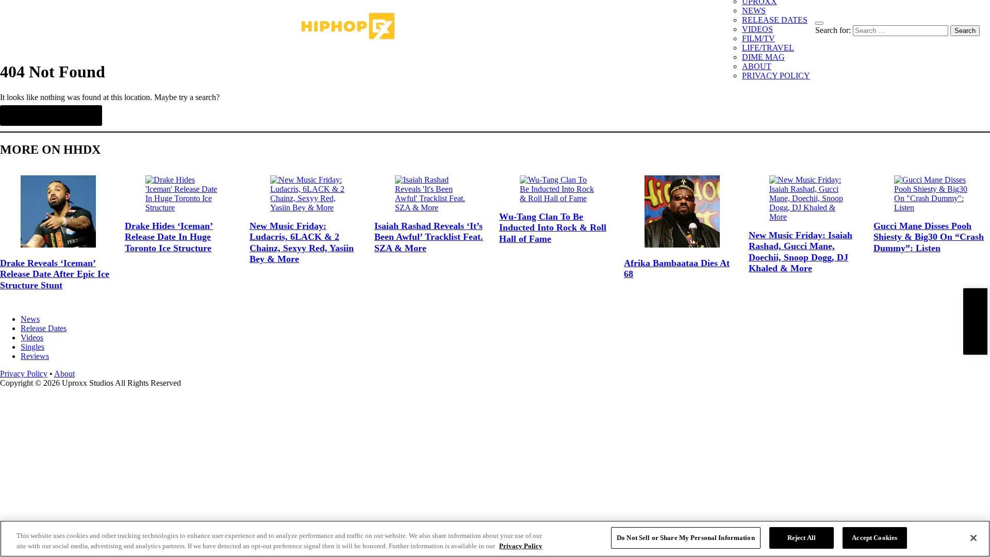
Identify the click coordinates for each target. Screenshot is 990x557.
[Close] (973, 538)
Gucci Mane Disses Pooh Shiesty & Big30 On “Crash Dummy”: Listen (928, 237)
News (30, 319)
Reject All (801, 538)
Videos (32, 337)
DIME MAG (763, 57)
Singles (32, 346)
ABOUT (756, 66)
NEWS (754, 10)
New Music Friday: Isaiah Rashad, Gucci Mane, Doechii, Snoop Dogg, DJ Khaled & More (800, 252)
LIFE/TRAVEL (768, 47)
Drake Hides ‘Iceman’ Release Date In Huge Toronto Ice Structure (169, 237)
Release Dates (44, 328)
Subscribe (975, 322)
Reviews (35, 356)
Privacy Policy (23, 373)
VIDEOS (757, 29)
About (64, 373)
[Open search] (819, 23)
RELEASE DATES (774, 19)
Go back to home (51, 115)
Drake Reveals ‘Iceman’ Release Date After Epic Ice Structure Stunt (54, 274)
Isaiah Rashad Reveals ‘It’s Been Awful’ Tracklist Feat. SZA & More (428, 237)
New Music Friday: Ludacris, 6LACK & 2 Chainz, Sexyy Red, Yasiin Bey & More (302, 243)
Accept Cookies (874, 538)
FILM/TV (758, 38)
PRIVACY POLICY (776, 75)
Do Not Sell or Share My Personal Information (686, 538)
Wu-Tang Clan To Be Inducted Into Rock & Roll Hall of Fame (552, 227)
